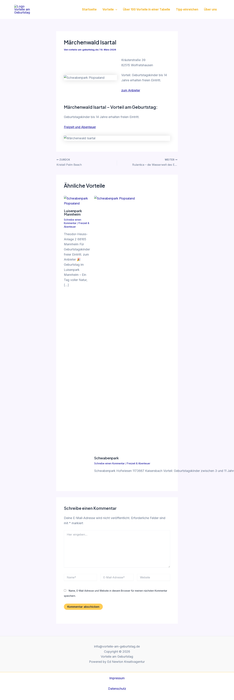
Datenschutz (117, 688)
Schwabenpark (106, 458)
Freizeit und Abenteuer (80, 127)
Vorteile (108, 9)
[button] (115, 9)
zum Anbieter (130, 90)
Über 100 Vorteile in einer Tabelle (146, 9)
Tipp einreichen (187, 9)
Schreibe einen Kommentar (109, 463)
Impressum (117, 678)
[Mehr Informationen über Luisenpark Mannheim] (77, 200)
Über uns (210, 9)
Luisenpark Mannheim (73, 212)
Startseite (89, 9)
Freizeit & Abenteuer (138, 463)
